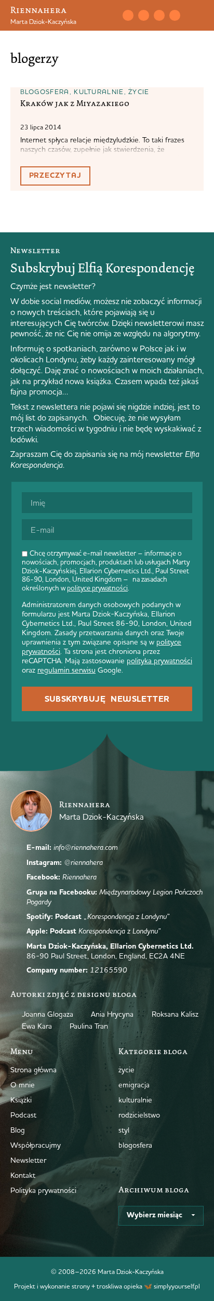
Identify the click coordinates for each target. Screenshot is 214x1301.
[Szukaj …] (107, 15)
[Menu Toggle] (199, 15)
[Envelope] (128, 15)
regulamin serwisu (66, 670)
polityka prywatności (159, 660)
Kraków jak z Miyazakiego (74, 103)
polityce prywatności (97, 588)
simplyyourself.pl (177, 1286)
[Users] (174, 15)
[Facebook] (159, 15)
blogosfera (45, 91)
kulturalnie (99, 91)
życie (139, 91)
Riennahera (38, 10)
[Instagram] (143, 15)
